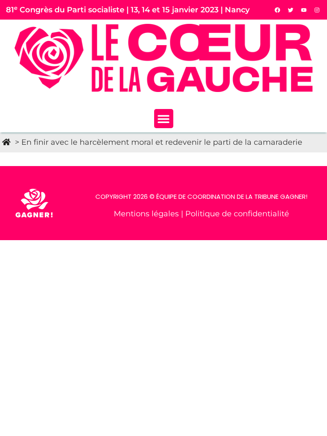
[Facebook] (277, 9)
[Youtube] (304, 9)
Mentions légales (147, 213)
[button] (163, 118)
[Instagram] (317, 9)
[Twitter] (290, 9)
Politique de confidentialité (237, 213)
